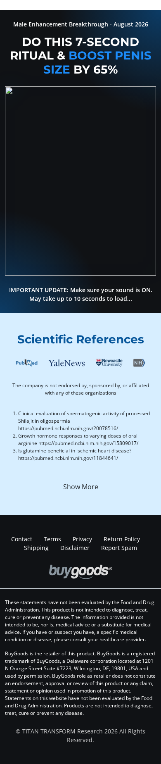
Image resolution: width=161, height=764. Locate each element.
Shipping (36, 548)
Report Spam (119, 548)
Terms (52, 539)
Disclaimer (75, 548)
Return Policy (122, 539)
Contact (21, 539)
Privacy (82, 539)
